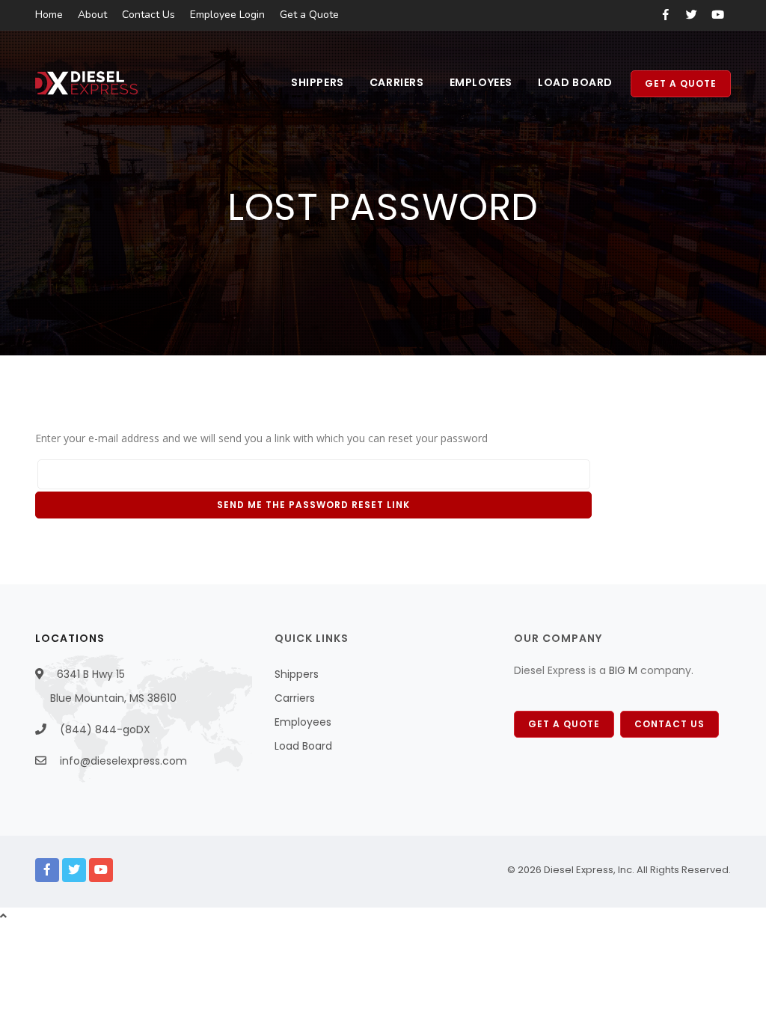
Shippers (317, 82)
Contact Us (148, 14)
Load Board (575, 82)
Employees (481, 82)
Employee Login (227, 14)
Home (49, 14)
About (92, 14)
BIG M (621, 670)
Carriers (397, 82)
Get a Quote (309, 14)
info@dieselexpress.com (123, 760)
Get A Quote (564, 723)
